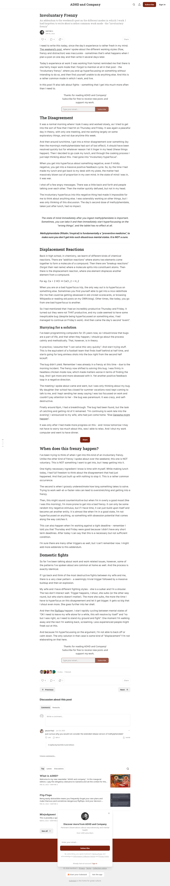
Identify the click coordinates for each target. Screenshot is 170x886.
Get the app (97, 874)
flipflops (59, 610)
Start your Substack (78, 874)
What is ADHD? (49, 775)
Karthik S (49, 31)
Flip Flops (46, 795)
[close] (109, 813)
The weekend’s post (51, 49)
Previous (49, 689)
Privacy (82, 868)
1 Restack (67, 672)
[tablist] (50, 707)
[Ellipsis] (129, 730)
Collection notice (100, 868)
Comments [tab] (45, 707)
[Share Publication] (139, 4)
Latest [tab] (49, 769)
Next (122, 689)
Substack (72, 881)
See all (45, 831)
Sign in (162, 4)
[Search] (133, 4)
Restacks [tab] (56, 707)
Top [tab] (42, 769)
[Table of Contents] (2, 443)
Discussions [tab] (58, 769)
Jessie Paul (49, 730)
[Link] (36, 118)
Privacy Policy (104, 856)
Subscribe (149, 4)
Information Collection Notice (84, 856)
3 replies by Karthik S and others (61, 745)
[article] (85, 781)
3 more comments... (48, 756)
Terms (88, 868)
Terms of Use (97, 854)
